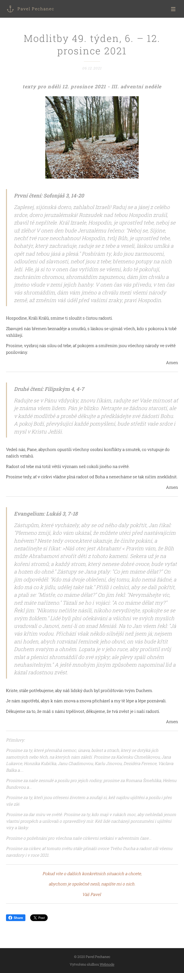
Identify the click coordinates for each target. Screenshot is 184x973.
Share (18, 918)
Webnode (107, 964)
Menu (173, 9)
